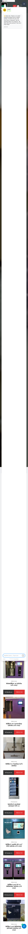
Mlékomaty (14, 681)
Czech (5, 0)
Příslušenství (14, 802)
